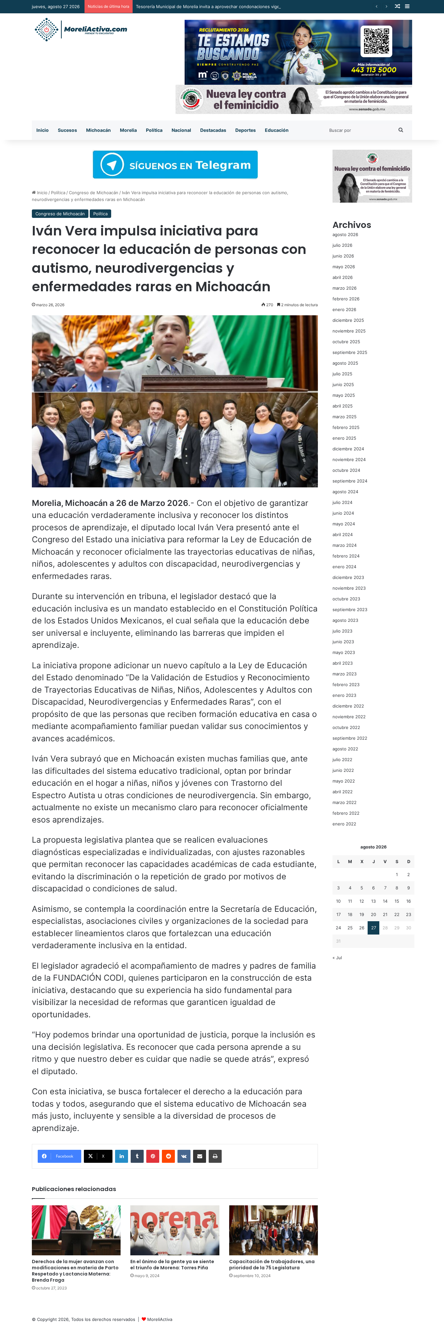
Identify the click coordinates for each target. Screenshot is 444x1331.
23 (408, 914)
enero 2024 (344, 566)
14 (385, 901)
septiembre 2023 (350, 609)
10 (338, 901)
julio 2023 (342, 631)
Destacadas (213, 130)
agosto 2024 (345, 491)
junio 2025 (343, 384)
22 (396, 914)
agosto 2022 (345, 748)
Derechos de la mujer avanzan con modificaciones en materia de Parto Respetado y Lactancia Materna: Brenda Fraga (75, 1270)
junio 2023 (343, 641)
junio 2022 (343, 770)
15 (397, 901)
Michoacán (98, 130)
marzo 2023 (345, 673)
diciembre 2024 (348, 448)
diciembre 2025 (348, 320)
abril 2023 (343, 663)
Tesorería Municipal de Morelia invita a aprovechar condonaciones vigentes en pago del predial (232, 6)
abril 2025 (343, 405)
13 (373, 901)
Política (154, 130)
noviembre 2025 (349, 330)
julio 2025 (342, 373)
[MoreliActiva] (80, 30)
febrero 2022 (346, 813)
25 (350, 927)
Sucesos (67, 130)
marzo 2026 (345, 288)
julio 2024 (342, 502)
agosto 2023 (345, 620)
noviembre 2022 (349, 716)
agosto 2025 (345, 363)
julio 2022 (342, 759)
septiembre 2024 (350, 480)
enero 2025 (344, 438)
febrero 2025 (346, 427)
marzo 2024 (345, 545)
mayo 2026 (344, 266)
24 (338, 927)
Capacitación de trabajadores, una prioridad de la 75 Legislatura (272, 1264)
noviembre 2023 (349, 588)
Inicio (42, 130)
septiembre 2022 (350, 738)
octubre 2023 (346, 598)
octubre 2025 (346, 341)
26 (361, 927)
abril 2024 (343, 534)
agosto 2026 (345, 234)
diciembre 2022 (348, 706)
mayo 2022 (344, 781)
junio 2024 (343, 513)
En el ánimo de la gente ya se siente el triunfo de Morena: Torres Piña (172, 1264)
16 (408, 901)
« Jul (337, 957)
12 (361, 901)
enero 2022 (344, 823)
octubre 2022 (346, 727)
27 (373, 927)
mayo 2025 (344, 395)
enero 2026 (344, 309)
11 (350, 901)
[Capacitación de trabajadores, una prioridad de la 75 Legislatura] (273, 1230)
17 (338, 914)
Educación (277, 130)
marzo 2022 (345, 802)
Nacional (181, 130)
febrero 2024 (346, 556)
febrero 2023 (346, 684)
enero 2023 (344, 695)
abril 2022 (343, 791)
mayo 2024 (344, 523)
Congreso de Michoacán (93, 192)
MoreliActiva (159, 1319)
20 (373, 914)
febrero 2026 (346, 298)
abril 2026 (343, 277)
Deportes (245, 130)
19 (361, 914)
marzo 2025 (345, 416)
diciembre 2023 (348, 577)
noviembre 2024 (349, 459)
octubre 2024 (346, 470)
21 (385, 914)
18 (350, 914)
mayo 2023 (344, 652)
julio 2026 (342, 245)
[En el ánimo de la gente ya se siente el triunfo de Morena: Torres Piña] (174, 1230)
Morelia (128, 130)
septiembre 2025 (350, 352)
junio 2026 (343, 255)
